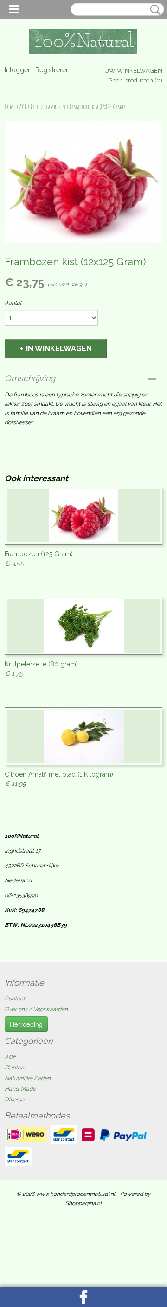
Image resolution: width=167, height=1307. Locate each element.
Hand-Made (20, 1089)
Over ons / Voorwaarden (36, 1009)
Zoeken (154, 10)
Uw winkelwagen (133, 70)
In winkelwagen (59, 348)
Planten (14, 1067)
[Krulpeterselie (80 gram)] (83, 626)
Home (10, 107)
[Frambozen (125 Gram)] (83, 515)
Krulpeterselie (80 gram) (41, 664)
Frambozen (54, 107)
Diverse (14, 1099)
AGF (22, 107)
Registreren (52, 70)
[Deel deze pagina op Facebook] (83, 1297)
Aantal (13, 303)
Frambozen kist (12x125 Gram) (97, 107)
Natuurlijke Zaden (28, 1078)
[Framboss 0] (83, 182)
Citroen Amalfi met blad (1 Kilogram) (59, 774)
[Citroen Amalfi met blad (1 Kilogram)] (83, 736)
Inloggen (18, 70)
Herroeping (26, 1024)
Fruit (35, 107)
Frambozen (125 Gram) (39, 554)
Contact (15, 998)
